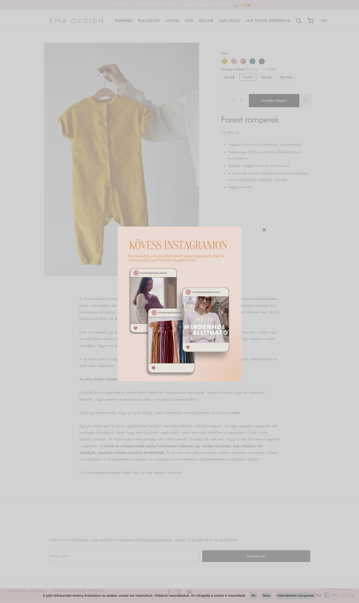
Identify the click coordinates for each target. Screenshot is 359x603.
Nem (266, 595)
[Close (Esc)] (264, 229)
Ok (253, 595)
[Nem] (352, 595)
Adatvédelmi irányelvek (295, 595)
